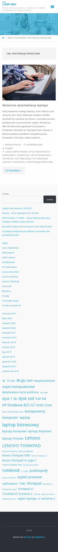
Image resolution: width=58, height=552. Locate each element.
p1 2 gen (24, 471)
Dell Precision (8, 257)
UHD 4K (37, 494)
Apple (5, 243)
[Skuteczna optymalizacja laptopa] (29, 82)
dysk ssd (26, 398)
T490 (22, 483)
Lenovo (32, 438)
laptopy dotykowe (39, 431)
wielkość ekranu (47, 494)
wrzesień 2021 (9, 313)
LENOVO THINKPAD (21, 445)
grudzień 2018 (9, 361)
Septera (27, 537)
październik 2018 (10, 371)
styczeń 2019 (8, 356)
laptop (24, 417)
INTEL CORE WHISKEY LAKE (12, 412)
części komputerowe (16, 151)
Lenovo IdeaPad (10, 276)
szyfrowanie (9, 483)
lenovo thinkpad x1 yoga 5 (19, 460)
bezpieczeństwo (44, 380)
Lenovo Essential (10, 271)
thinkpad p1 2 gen (9, 489)
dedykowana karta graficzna (20, 392)
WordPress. (39, 537)
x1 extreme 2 (46, 498)
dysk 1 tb (9, 398)
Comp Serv (9, 4)
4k (3, 380)
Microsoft (6, 286)
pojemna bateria (9, 478)
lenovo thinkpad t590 (16, 455)
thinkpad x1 (26, 489)
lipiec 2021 (7, 318)
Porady (9, 148)
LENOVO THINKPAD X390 (12, 465)
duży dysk (44, 392)
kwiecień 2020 (9, 328)
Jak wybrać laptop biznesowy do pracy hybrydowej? (27, 226)
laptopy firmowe (12, 438)
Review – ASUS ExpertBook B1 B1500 (20, 213)
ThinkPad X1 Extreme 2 (17, 494)
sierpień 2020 (8, 323)
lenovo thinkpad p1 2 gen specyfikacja (17, 451)
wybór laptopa (27, 498)
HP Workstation (9, 267)
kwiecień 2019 (9, 342)
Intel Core (44, 405)
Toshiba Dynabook (11, 305)
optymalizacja (23, 158)
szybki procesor (29, 477)
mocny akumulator (31, 465)
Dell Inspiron (8, 252)
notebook (7, 158)
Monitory (6, 291)
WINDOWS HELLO (9, 499)
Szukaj (5, 193)
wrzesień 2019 (9, 337)
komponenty (9, 155)
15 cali (11, 380)
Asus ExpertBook (10, 247)
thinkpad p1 (48, 484)
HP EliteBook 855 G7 (39, 151)
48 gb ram (24, 380)
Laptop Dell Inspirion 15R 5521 (17, 208)
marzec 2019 (8, 347)
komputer (23, 155)
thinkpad (34, 483)
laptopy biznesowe (14, 431)
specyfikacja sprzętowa (40, 162)
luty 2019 (6, 352)
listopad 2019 (8, 332)
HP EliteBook (8, 262)
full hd (40, 398)
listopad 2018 (8, 366)
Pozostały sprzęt (10, 300)
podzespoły (19, 162)
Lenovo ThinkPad (10, 281)
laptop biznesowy (40, 155)
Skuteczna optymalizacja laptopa (25, 105)
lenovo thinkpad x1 (39, 456)
